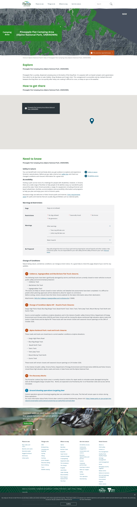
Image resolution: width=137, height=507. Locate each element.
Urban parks (25, 458)
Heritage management (102, 459)
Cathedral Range (64, 456)
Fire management (103, 451)
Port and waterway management (104, 476)
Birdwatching (44, 447)
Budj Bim (62, 451)
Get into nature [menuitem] (76, 4)
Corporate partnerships (83, 464)
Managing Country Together (104, 467)
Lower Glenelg (64, 472)
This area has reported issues (102, 53)
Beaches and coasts (27, 449)
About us (101, 445)
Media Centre (102, 470)
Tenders (82, 474)
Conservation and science (84, 452)
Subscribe (28, 423)
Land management (104, 462)
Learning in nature (85, 467)
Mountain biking (45, 462)
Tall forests (25, 455)
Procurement (102, 479)
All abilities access (93, 176)
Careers (82, 461)
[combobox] (104, 4)
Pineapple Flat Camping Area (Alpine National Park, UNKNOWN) (69, 58)
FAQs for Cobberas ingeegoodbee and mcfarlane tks (51, 298)
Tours (42, 467)
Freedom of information (60, 489)
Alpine (62, 445)
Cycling (43, 453)
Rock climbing (45, 465)
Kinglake (62, 468)
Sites (45, 58)
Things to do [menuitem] (51, 4)
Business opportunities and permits (84, 456)
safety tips (65, 174)
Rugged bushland (27, 453)
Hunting (43, 458)
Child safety (102, 447)
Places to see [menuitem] (40, 4)
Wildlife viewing (45, 469)
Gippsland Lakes (64, 461)
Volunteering (83, 479)
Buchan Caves (64, 449)
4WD (42, 445)
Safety (81, 472)
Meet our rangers (84, 469)
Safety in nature (92, 172)
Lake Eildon (63, 470)
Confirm (68, 504)
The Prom (63, 481)
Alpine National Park (35, 58)
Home (25, 58)
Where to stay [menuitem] (63, 4)
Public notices (102, 484)
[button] (111, 4)
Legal (69, 489)
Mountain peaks (26, 451)
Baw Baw (62, 447)
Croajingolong (64, 458)
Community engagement (83, 448)
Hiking (43, 455)
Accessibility (31, 489)
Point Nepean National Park (64, 477)
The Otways (63, 465)
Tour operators (84, 476)
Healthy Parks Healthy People (103, 454)
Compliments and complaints (44, 489)
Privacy (24, 426)
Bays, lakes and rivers (26, 445)
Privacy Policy (75, 499)
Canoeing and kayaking (45, 450)
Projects (101, 481)
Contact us (101, 449)
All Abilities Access (85, 445)
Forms (100, 464)
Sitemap (79, 489)
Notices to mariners (104, 473)
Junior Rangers (45, 460)
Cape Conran (63, 454)
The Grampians (64, 463)
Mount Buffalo (64, 474)
